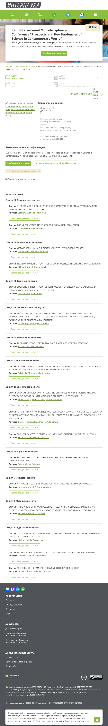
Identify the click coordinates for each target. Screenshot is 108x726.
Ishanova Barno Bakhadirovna (32, 555)
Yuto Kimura (52, 422)
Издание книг (12, 657)
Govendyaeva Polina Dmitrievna (33, 251)
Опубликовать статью (54, 53)
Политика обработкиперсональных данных (16, 634)
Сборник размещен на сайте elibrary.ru (23, 171)
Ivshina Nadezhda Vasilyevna (31, 228)
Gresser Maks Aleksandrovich (32, 422)
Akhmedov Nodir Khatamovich (32, 267)
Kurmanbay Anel (26, 487)
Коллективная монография (18, 661)
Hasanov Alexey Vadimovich (31, 346)
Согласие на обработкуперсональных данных (16, 641)
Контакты (10, 609)
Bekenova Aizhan (43, 487)
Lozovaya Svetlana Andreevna (32, 212)
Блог (7, 613)
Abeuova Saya (24, 399)
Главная (23, 5)
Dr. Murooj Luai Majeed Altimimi (33, 323)
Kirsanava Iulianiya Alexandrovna (33, 437)
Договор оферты (13, 628)
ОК (97, 720)
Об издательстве (13, 604)
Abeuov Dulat (38, 399)
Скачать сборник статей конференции (56, 163)
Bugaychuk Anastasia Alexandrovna (34, 571)
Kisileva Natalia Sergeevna (30, 540)
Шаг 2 (62, 77)
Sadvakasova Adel (54, 399)
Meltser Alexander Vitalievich (31, 513)
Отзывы (9, 600)
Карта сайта (11, 666)
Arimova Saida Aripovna (29, 464)
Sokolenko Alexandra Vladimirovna (34, 373)
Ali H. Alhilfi (36, 293)
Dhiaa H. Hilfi (24, 293)
